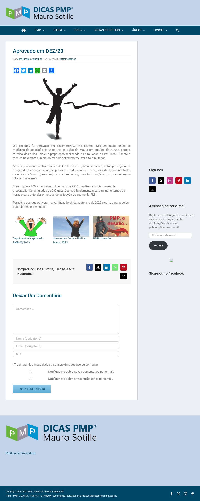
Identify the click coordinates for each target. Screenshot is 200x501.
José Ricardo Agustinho (29, 59)
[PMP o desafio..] (111, 226)
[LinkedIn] (187, 180)
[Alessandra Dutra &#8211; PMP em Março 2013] (71, 226)
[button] (177, 30)
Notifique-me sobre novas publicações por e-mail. (80, 378)
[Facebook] (152, 180)
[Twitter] (161, 180)
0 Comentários (68, 59)
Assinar (158, 245)
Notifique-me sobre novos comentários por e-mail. (81, 371)
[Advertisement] (171, 99)
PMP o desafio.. (102, 238)
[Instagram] (170, 180)
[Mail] (152, 189)
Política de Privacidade (21, 453)
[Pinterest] (178, 180)
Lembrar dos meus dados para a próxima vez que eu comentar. (58, 364)
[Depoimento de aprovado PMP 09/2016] (31, 226)
